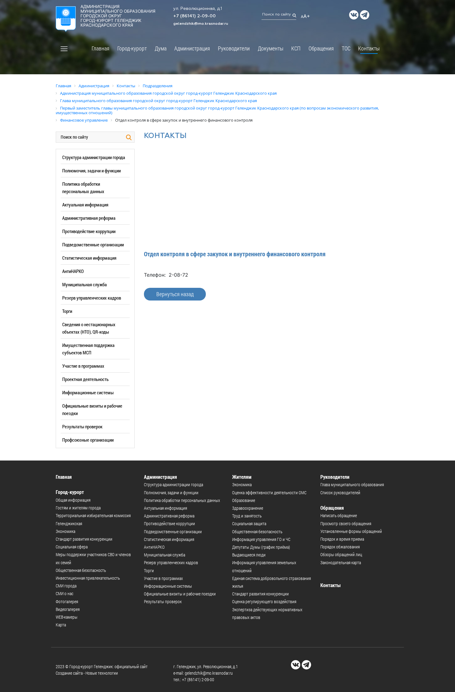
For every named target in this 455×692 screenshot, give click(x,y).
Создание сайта (69, 673)
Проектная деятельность (85, 379)
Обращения (321, 48)
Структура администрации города (93, 157)
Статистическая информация (89, 258)
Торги (67, 311)
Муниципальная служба (84, 284)
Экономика (65, 531)
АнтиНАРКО (73, 271)
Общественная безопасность (81, 570)
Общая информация (73, 500)
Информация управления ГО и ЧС (261, 539)
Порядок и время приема (342, 539)
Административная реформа (88, 218)
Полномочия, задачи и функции (91, 170)
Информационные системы (88, 392)
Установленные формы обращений (351, 531)
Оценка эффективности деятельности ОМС (269, 492)
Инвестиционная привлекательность (88, 578)
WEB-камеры (66, 617)
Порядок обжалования (340, 547)
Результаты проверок (82, 426)
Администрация (192, 48)
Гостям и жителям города (78, 508)
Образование (243, 500)
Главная (100, 48)
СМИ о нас (64, 593)
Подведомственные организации (93, 244)
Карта (61, 625)
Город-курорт (132, 48)
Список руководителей (340, 492)
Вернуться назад (175, 294)
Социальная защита (249, 523)
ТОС (346, 48)
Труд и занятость (247, 516)
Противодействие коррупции (88, 231)
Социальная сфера (72, 547)
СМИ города (66, 586)
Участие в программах (83, 366)
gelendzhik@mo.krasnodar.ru (200, 24)
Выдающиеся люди (249, 555)
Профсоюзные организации (88, 440)
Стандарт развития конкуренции (84, 539)
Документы (271, 48)
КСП (296, 48)
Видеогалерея (68, 609)
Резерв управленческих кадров (91, 298)
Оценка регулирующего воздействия (264, 601)
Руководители (234, 48)
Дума (161, 48)
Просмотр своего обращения (345, 523)
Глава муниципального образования (352, 484)
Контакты (369, 48)
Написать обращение (338, 515)
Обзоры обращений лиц (341, 554)
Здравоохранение (247, 508)
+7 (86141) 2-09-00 (194, 16)
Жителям (242, 477)
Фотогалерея (67, 601)
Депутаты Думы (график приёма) (261, 547)
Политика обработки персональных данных (182, 500)
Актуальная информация (85, 204)
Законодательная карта (340, 562)
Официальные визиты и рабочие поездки (180, 594)
